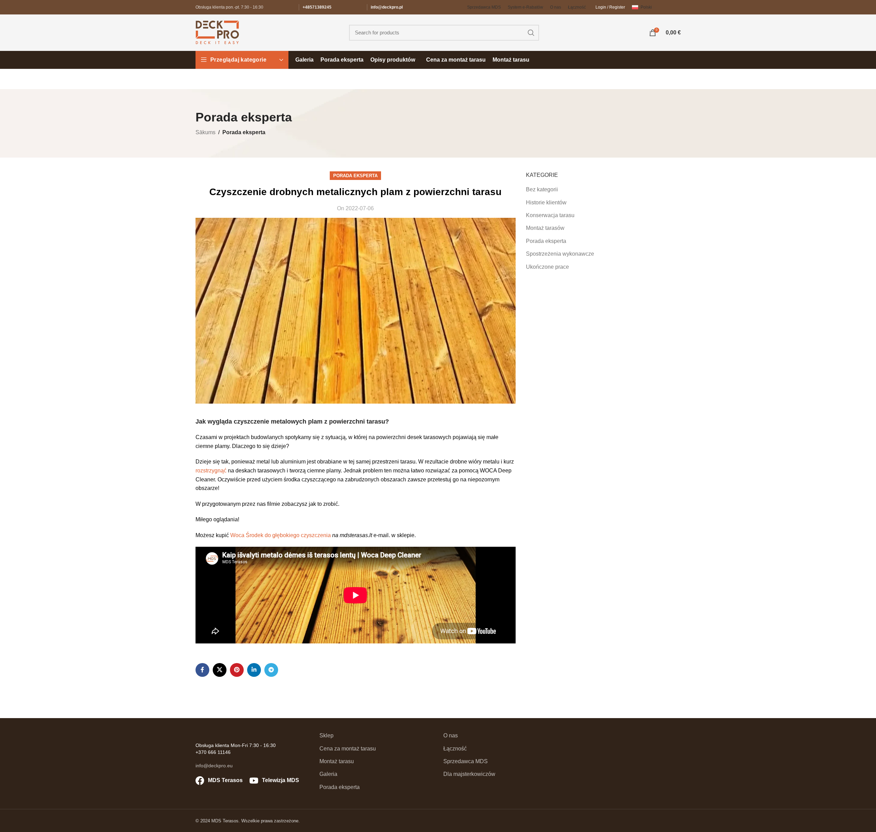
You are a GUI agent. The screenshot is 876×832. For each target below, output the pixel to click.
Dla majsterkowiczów (469, 774)
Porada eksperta (243, 132)
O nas (450, 735)
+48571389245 (317, 7)
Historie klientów (546, 202)
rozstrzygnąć (211, 470)
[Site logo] (217, 32)
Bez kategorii (542, 189)
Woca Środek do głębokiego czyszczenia (280, 535)
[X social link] (219, 670)
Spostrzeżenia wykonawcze (560, 254)
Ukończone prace (547, 267)
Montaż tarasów (545, 228)
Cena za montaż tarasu (347, 748)
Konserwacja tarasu (550, 215)
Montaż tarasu (336, 761)
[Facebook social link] (202, 670)
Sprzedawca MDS (465, 761)
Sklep (326, 735)
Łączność (455, 748)
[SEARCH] (531, 33)
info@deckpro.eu (214, 765)
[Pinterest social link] (237, 670)
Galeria (328, 774)
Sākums (205, 132)
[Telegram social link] (271, 670)
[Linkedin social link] (254, 670)
